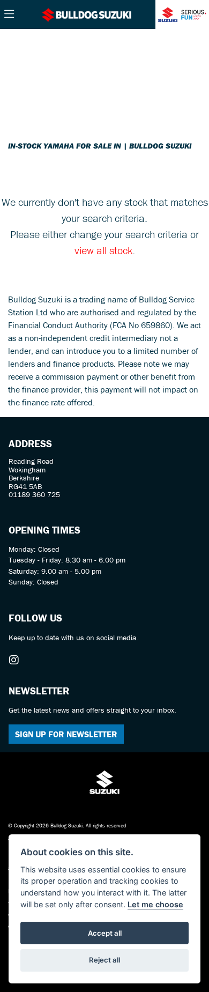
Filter (173, 46)
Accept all (105, 933)
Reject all (104, 960)
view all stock (103, 250)
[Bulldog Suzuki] (86, 14)
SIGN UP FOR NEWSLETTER (66, 734)
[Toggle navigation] (9, 14)
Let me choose (155, 904)
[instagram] (17, 660)
